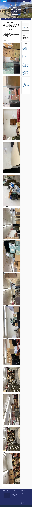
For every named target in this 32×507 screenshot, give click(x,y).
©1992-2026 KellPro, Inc (27, 506)
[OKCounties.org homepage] (30, 1)
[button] (9, 1)
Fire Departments (23, 493)
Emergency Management (24, 492)
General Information (25, 48)
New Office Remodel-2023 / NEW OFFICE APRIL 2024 (25, 67)
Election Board (23, 491)
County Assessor (14, 495)
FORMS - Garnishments (25, 85)
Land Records (23, 497)
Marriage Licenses (24, 47)
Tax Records (22, 498)
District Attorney (14, 499)
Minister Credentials (25, 58)
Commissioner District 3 (15, 494)
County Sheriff (14, 497)
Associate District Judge (15, 491)
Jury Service (24, 53)
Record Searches (24, 50)
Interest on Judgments (25, 88)
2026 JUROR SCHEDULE (25, 70)
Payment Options (24, 49)
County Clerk (13, 496)
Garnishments (24, 62)
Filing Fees (23, 52)
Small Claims (24, 72)
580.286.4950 (24, 27)
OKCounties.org (4, 506)
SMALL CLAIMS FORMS (25, 71)
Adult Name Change (25, 63)
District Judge (14, 500)
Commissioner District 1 (15, 492)
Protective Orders (24, 61)
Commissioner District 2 (15, 493)
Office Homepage (24, 44)
